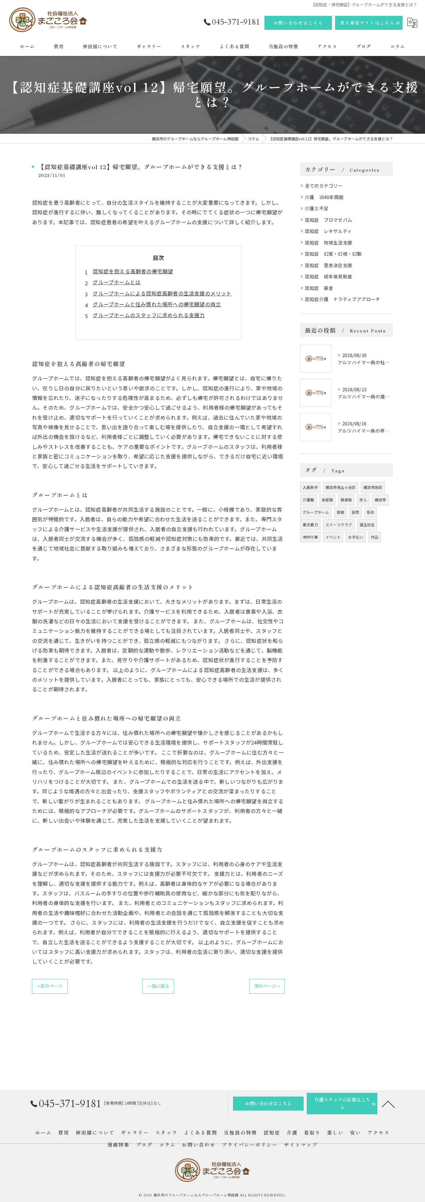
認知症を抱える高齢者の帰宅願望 (133, 271)
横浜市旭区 (372, 487)
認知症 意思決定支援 (328, 265)
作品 (374, 537)
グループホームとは (117, 282)
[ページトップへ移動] (388, 1104)
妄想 (355, 512)
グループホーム (316, 512)
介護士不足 (317, 208)
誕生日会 (367, 524)
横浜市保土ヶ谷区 (340, 487)
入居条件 (310, 487)
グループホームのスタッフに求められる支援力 (149, 315)
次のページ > (267, 986)
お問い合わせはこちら (298, 23)
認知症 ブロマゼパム (328, 219)
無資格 (346, 499)
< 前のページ (50, 986)
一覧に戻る (158, 986)
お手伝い (355, 537)
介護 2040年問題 (324, 197)
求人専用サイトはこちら (367, 23)
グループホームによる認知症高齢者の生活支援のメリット (162, 293)
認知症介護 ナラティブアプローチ (342, 299)
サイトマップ (301, 1144)
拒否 (370, 512)
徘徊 (340, 512)
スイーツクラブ (338, 524)
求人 (363, 499)
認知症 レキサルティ (328, 231)
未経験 (327, 499)
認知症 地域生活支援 (328, 242)
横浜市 (380, 499)
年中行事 (310, 537)
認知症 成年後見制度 (328, 276)
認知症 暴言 (319, 288)
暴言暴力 (310, 524)
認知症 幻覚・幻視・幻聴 (333, 253)
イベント (333, 537)
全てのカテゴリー (324, 185)
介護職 (308, 499)
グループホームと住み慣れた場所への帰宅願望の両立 (157, 304)
